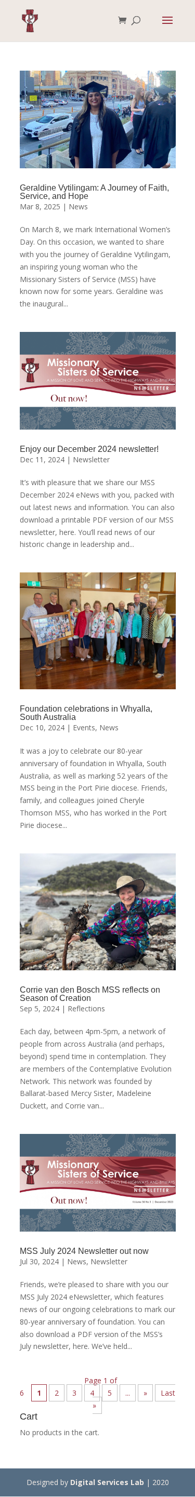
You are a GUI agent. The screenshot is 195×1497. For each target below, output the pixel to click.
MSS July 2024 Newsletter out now (84, 1251)
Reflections (86, 1008)
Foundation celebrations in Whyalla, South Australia (86, 712)
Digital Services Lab (107, 1482)
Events (84, 727)
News (78, 206)
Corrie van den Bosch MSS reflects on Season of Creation (90, 994)
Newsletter (91, 459)
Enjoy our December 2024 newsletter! (89, 449)
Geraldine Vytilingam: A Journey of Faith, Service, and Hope (94, 192)
